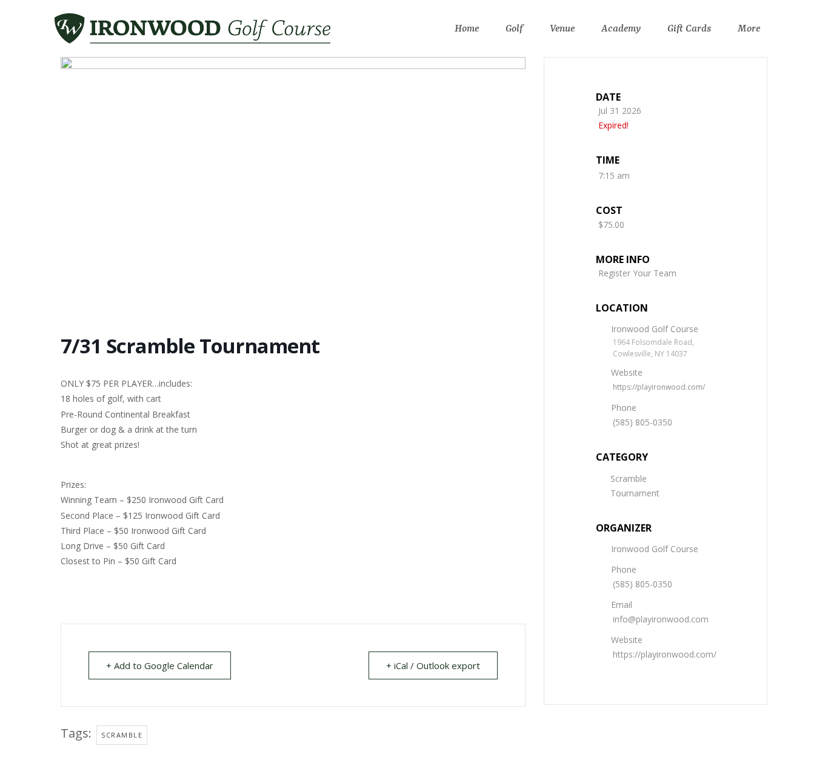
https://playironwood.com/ (659, 387)
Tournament (634, 493)
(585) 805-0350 (642, 422)
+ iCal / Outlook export (433, 665)
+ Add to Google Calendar (159, 665)
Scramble (628, 478)
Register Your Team (637, 273)
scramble (121, 734)
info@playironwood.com (661, 619)
